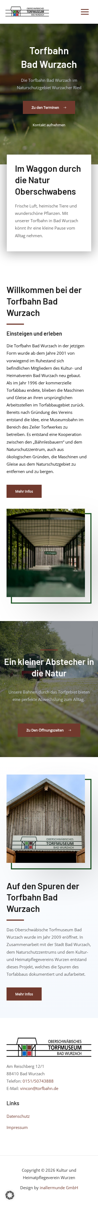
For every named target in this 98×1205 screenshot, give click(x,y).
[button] (10, 1195)
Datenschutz (18, 1116)
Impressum (17, 1127)
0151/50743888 (38, 1081)
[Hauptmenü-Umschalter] (85, 12)
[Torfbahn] (27, 11)
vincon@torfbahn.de (39, 1088)
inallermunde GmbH (59, 1187)
